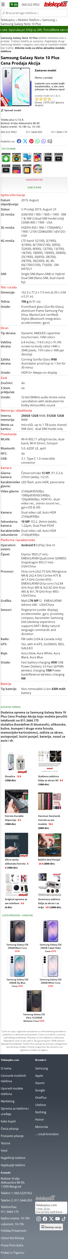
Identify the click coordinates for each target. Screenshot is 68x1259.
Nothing (40, 1112)
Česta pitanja (9, 1129)
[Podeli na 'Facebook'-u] (19, 142)
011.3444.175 (59, 132)
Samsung (48, 20)
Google (40, 1090)
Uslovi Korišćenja (12, 1238)
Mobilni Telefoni (28, 20)
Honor (39, 1119)
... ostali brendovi (47, 1134)
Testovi (5, 1143)
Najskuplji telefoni (13, 1165)
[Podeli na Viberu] (44, 142)
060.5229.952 (23, 1193)
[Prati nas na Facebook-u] (45, 1219)
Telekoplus (8, 20)
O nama (6, 1068)
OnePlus (41, 1098)
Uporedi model (12, 110)
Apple (39, 1076)
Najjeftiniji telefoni (13, 1158)
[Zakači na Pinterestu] (31, 142)
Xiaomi (39, 1083)
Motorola (41, 1127)
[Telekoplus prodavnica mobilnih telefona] (55, 7)
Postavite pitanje (12, 1136)
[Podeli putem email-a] (50, 142)
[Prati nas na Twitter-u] (51, 1219)
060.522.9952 (31, 5)
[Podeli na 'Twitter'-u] (25, 142)
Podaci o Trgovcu (12, 1253)
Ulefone (40, 1105)
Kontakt (6, 1172)
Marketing (8, 1101)
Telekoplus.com (46, 1205)
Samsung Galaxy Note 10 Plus (21, 24)
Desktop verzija (52, 1227)
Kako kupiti (8, 1121)
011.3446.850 (34, 132)
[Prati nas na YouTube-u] (57, 1219)
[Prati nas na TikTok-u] (64, 1219)
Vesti (4, 1151)
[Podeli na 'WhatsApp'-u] (37, 142)
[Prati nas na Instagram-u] (39, 1219)
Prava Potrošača (12, 1245)
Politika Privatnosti (13, 1231)
